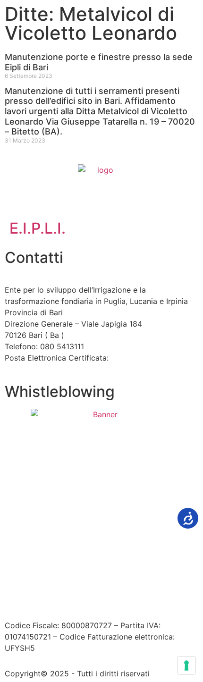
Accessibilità (87, 575)
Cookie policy (29, 586)
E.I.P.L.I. (37, 228)
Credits (74, 586)
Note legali (136, 575)
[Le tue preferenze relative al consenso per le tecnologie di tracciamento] (186, 665)
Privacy (175, 575)
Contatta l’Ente (31, 575)
